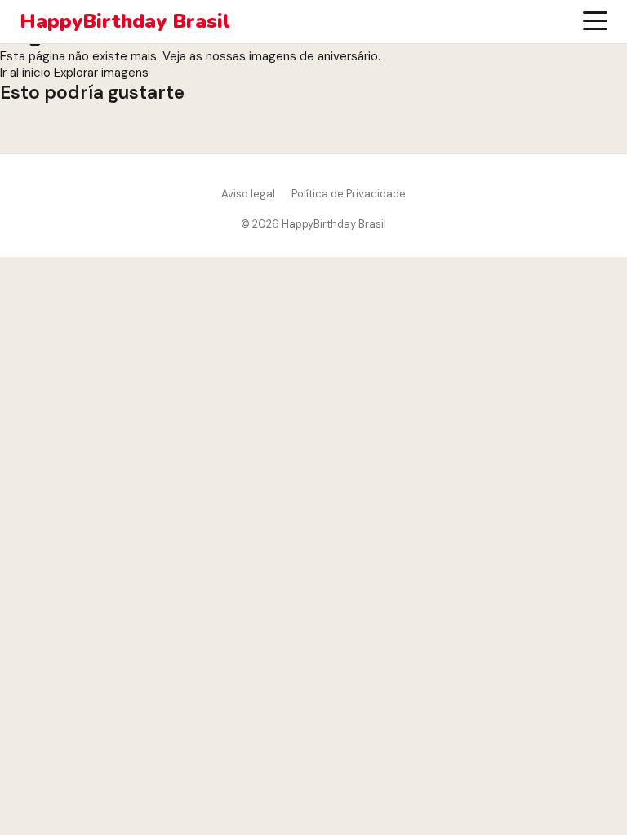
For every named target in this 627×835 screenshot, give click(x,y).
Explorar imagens (101, 72)
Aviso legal (248, 194)
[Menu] (595, 21)
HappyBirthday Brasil (125, 21)
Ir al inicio (25, 72)
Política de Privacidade (348, 194)
